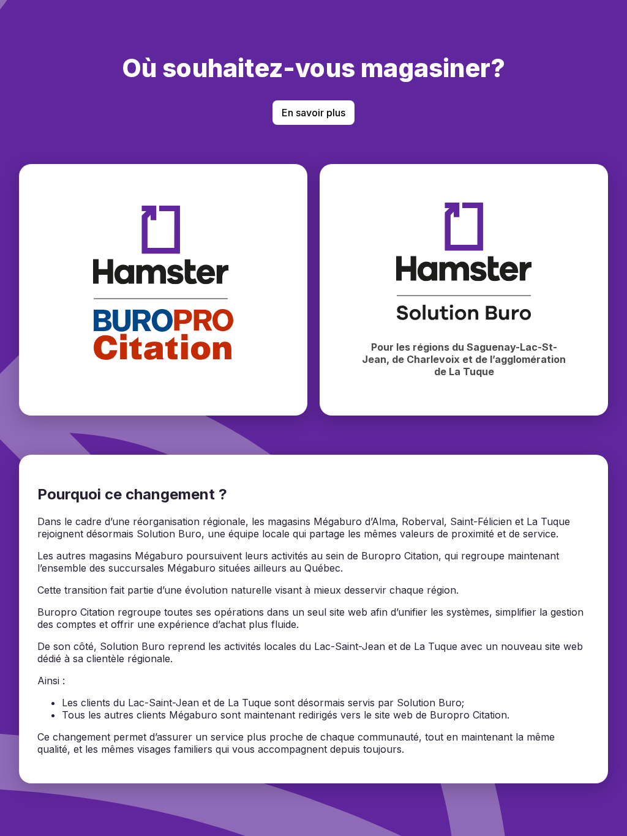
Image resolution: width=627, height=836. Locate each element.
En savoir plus (313, 112)
